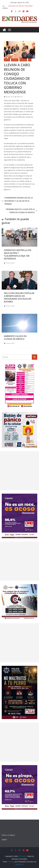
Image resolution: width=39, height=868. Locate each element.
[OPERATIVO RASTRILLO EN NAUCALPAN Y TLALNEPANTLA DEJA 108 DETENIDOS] (19, 229)
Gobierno (15, 60)
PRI (30, 60)
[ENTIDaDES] (4, 29)
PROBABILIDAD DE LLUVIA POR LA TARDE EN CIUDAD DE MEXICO (20, 211)
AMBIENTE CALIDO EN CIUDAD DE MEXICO (15, 337)
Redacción (19, 97)
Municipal (23, 60)
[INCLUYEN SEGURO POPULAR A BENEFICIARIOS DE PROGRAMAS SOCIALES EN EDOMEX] (19, 272)
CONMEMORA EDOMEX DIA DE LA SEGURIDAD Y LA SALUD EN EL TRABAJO (18, 201)
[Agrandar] (34, 366)
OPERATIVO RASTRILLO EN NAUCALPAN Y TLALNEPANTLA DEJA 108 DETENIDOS (17, 254)
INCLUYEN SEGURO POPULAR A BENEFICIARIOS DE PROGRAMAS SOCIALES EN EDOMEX (19, 297)
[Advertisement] (19, 470)
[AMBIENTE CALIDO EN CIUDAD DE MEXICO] (19, 315)
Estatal (7, 60)
